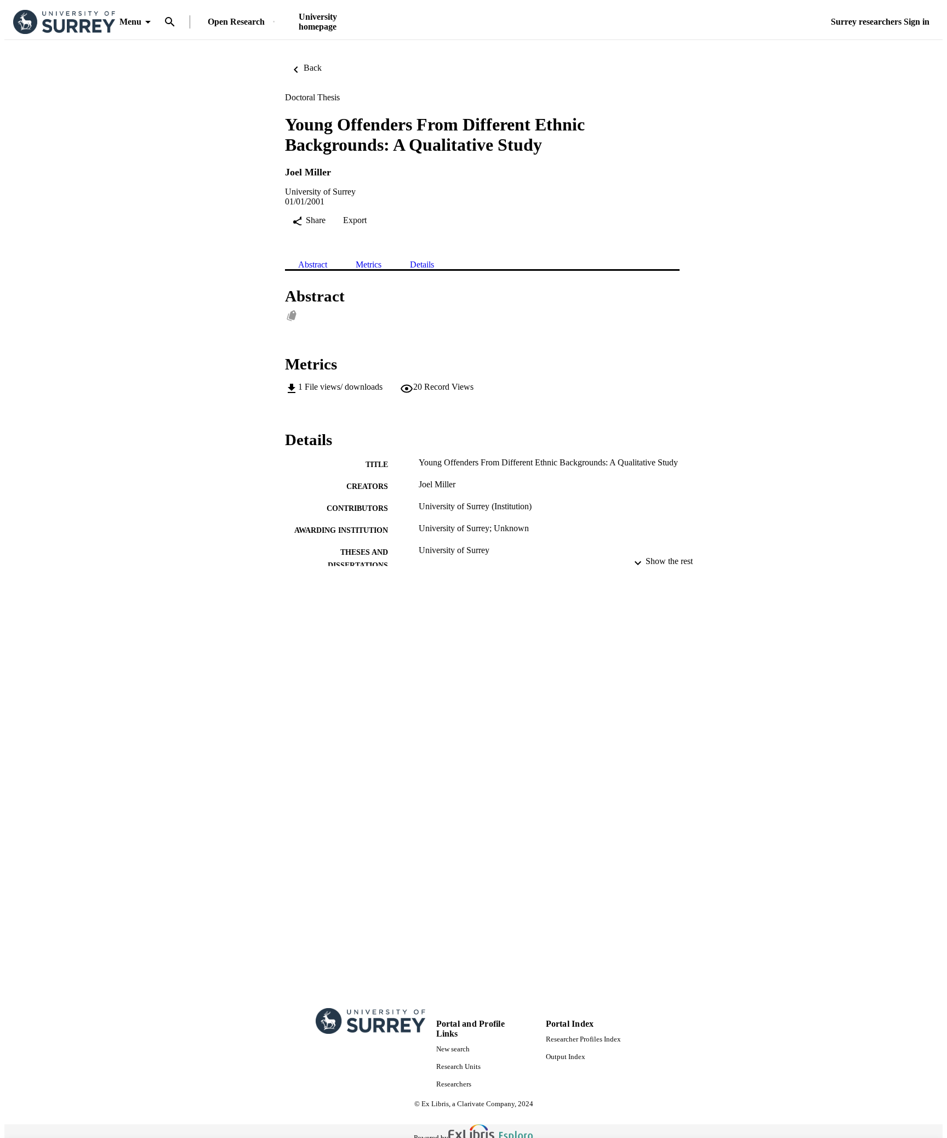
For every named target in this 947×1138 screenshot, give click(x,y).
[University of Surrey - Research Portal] (64, 22)
